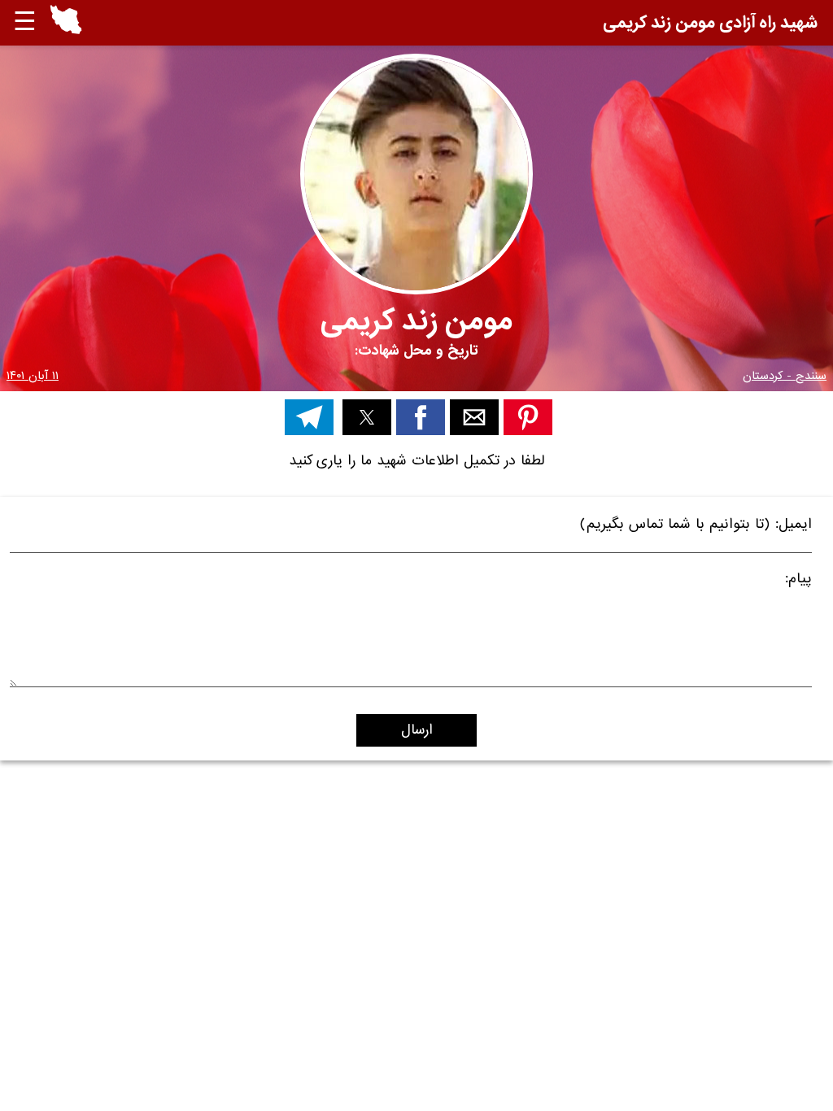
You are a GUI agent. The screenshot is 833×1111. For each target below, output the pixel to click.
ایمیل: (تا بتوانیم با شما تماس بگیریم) (696, 526)
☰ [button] (25, 22)
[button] (66, 23)
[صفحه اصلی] (66, 30)
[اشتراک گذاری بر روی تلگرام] (309, 417)
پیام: (798, 581)
